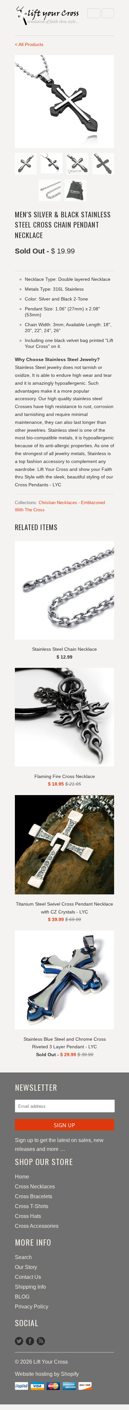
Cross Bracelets (33, 1196)
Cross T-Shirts (31, 1206)
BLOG (22, 1297)
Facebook (30, 1341)
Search (23, 1257)
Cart (108, 13)
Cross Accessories (37, 1226)
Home (22, 1176)
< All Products (29, 44)
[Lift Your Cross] (48, 16)
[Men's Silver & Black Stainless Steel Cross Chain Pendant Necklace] (64, 101)
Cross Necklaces (35, 1186)
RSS (41, 1341)
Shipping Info (30, 1287)
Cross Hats (28, 1216)
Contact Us (28, 1277)
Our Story (26, 1267)
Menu (94, 13)
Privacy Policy (31, 1306)
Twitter (19, 1341)
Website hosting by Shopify (47, 1374)
